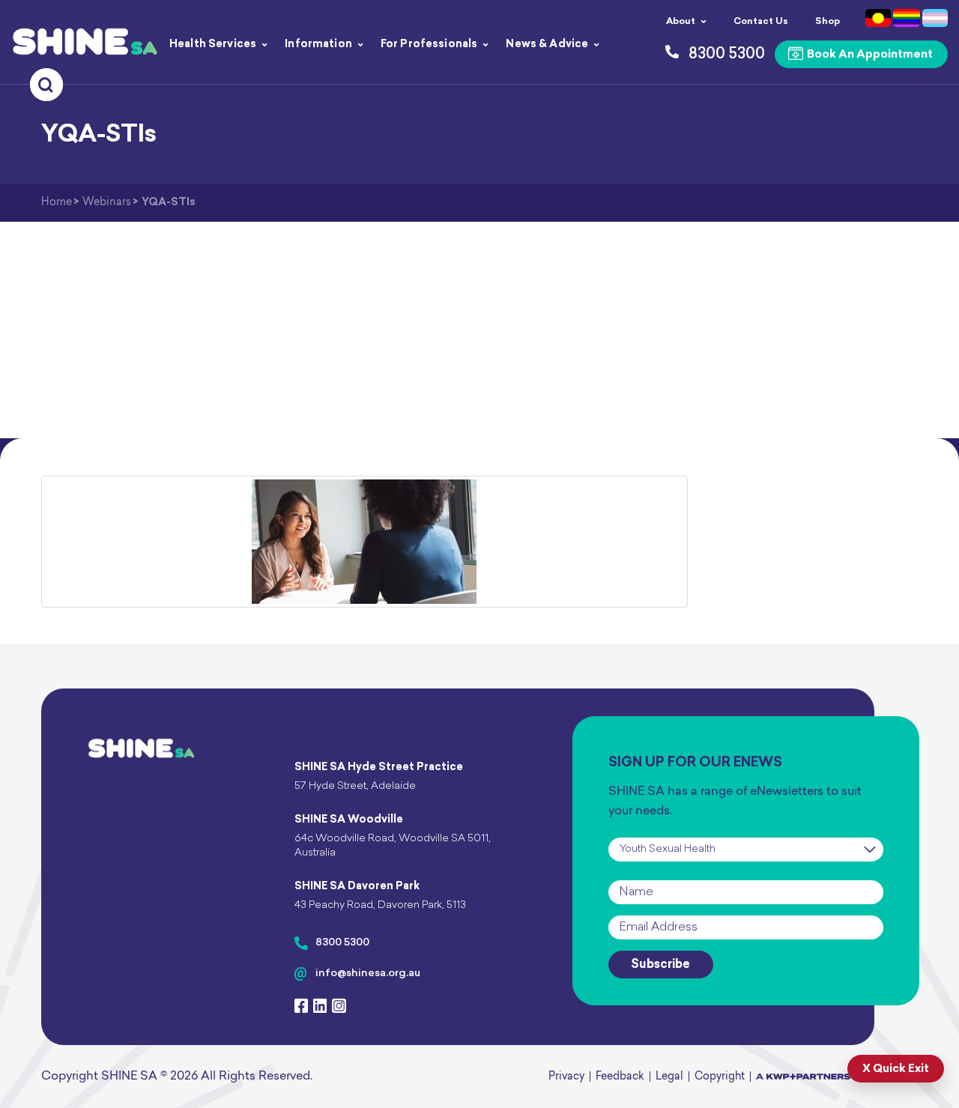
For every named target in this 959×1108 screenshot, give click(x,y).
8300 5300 (342, 942)
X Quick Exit (895, 1069)
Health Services (212, 44)
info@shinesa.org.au (367, 973)
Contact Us (760, 21)
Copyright (720, 1077)
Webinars (106, 202)
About (680, 21)
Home (56, 202)
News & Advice (547, 44)
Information (318, 44)
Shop (827, 21)
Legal (669, 1077)
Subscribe (660, 965)
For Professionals (429, 44)
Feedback (620, 1077)
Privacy (566, 1077)
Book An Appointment (869, 55)
